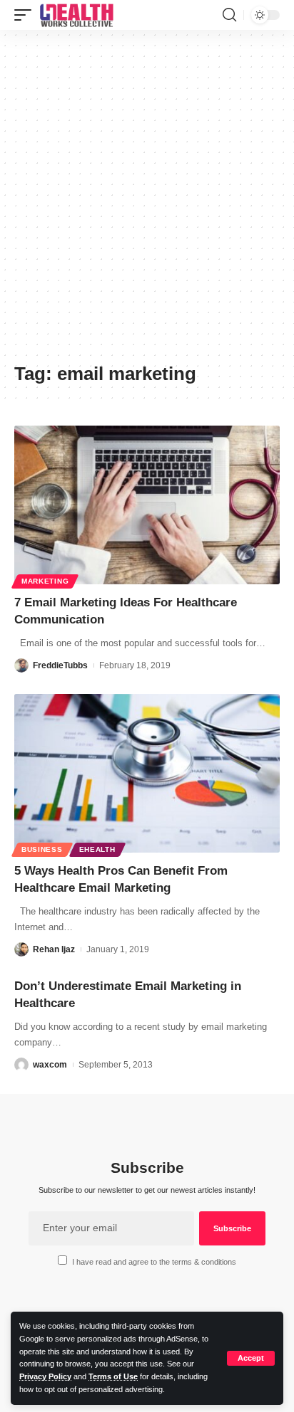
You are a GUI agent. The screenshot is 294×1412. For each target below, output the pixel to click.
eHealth (97, 849)
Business (42, 849)
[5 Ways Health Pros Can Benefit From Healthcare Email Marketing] (147, 773)
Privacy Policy (45, 1376)
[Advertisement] (147, 201)
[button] (251, 1358)
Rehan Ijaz (54, 949)
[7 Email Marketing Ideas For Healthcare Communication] (147, 505)
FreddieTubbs (60, 665)
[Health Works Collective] (76, 15)
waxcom (50, 1065)
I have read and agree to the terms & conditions (154, 1262)
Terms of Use (113, 1376)
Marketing (45, 581)
